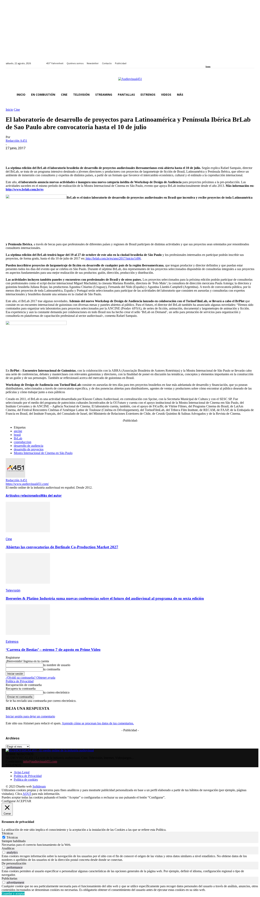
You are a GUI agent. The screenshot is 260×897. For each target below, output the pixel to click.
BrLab (18, 438)
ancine (18, 431)
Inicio (9, 109)
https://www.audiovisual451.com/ (27, 484)
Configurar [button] (9, 801)
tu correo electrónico (56, 692)
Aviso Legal (21, 772)
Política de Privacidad (20, 681)
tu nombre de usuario (56, 665)
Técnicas (12, 837)
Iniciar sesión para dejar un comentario (30, 716)
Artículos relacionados (23, 496)
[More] (100, 154)
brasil (17, 434)
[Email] (71, 154)
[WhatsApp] (41, 154)
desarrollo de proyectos (28, 449)
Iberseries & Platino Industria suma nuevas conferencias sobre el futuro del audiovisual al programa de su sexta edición (105, 598)
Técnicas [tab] (7, 833)
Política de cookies (26, 779)
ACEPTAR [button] (23, 801)
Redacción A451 (16, 140)
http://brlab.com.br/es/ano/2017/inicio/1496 (113, 258)
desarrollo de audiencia (28, 445)
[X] (27, 154)
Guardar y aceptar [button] (13, 893)
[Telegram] (85, 154)
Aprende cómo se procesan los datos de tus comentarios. (98, 723)
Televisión (13, 590)
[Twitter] (221, 61)
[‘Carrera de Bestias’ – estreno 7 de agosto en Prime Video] (28, 637)
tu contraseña (51, 669)
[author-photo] (15, 476)
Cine (17, 109)
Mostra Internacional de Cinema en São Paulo (43, 453)
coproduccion (22, 442)
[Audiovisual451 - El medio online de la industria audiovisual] (130, 81)
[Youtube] (225, 61)
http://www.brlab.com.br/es (24, 189)
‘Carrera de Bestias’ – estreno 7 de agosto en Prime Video (53, 649)
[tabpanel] (130, 845)
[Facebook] (207, 61)
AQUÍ (27, 793)
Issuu (208, 66)
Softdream (39, 786)
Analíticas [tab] (8, 848)
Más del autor (51, 496)
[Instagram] (211, 61)
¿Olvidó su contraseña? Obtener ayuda (30, 677)
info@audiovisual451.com (40, 761)
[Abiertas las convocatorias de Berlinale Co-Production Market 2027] (28, 535)
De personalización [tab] (14, 863)
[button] (249, 95)
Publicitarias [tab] (9, 878)
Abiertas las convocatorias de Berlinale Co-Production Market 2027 (62, 547)
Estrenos (12, 642)
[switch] (3, 852)
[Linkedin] (216, 61)
